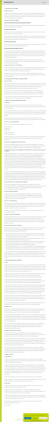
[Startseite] (41, 2)
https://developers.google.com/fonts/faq (34, 379)
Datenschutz (36, 420)
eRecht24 (9, 405)
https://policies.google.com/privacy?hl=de (25, 380)
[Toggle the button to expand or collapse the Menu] (1, 1)
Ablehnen (35, 418)
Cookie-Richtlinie (32, 420)
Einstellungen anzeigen (43, 418)
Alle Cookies (28, 418)
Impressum (40, 420)
